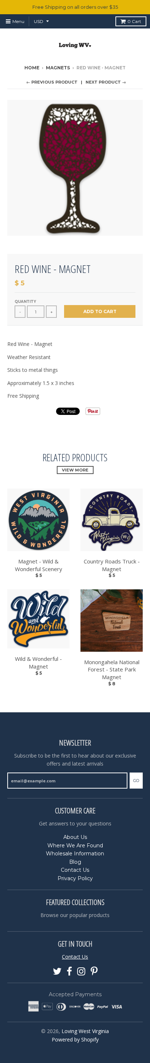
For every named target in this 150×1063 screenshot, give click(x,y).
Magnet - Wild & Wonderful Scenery (38, 565)
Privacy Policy (75, 878)
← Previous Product (52, 82)
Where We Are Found (75, 845)
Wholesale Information (75, 853)
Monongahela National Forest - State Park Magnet (111, 669)
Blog (75, 862)
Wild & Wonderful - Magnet (38, 662)
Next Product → (106, 82)
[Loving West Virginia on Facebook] (69, 971)
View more (75, 470)
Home (31, 67)
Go (136, 780)
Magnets (58, 67)
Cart (134, 21)
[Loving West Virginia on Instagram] (81, 971)
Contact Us (75, 870)
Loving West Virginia (85, 1031)
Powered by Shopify (75, 1039)
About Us (75, 837)
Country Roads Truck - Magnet (112, 565)
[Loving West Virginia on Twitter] (57, 971)
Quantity (25, 301)
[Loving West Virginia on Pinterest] (94, 971)
